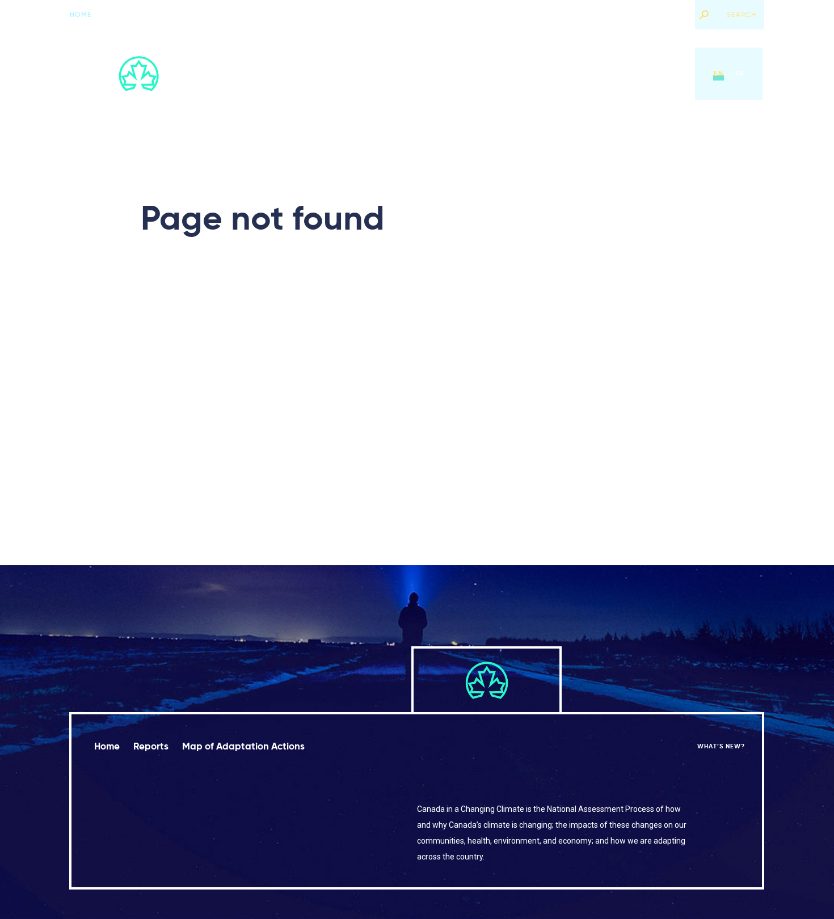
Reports (405, 73)
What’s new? (661, 14)
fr (739, 73)
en (718, 73)
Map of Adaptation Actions (495, 73)
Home (81, 14)
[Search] (704, 15)
